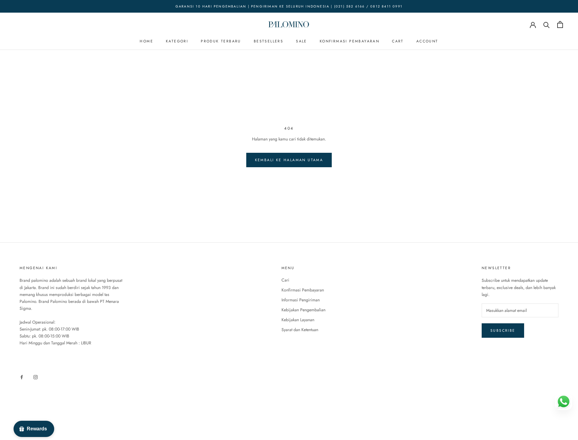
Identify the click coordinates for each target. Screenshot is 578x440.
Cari (285, 280)
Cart (398, 41)
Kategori (177, 41)
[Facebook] (22, 376)
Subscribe (502, 330)
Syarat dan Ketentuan (299, 330)
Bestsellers (268, 41)
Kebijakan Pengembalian (303, 310)
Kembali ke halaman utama (289, 160)
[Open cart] (560, 24)
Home (146, 41)
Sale (301, 41)
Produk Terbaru (221, 41)
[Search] (546, 24)
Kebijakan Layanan (297, 320)
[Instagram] (35, 376)
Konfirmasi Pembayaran (349, 41)
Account (427, 41)
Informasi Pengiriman (300, 300)
